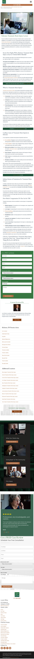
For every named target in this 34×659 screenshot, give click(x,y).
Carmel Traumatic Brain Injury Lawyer (9, 374)
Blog (1, 614)
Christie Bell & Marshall (6, 42)
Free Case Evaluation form (19, 128)
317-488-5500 (17, 4)
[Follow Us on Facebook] (7, 648)
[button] (4, 532)
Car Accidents (3, 626)
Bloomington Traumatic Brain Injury (9, 372)
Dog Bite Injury (3, 629)
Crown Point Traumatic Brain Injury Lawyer (10, 377)
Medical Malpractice (6, 339)
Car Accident (4, 331)
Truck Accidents (4, 624)
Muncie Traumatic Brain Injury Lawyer (9, 393)
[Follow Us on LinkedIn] (4, 648)
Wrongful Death (5, 363)
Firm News (3, 615)
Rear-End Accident (5, 355)
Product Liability (5, 352)
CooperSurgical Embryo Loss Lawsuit (8, 643)
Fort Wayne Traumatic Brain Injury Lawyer (10, 380)
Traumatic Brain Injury (5, 640)
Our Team (2, 611)
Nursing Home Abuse (6, 344)
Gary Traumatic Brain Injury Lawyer (8, 383)
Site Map (2, 619)
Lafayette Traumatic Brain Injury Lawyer (9, 388)
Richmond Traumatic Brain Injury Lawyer (10, 396)
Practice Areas (3, 612)
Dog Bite (3, 336)
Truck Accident (5, 360)
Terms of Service (16, 657)
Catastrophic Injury (5, 333)
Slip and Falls (4, 358)
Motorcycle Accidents (5, 632)
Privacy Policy (3, 620)
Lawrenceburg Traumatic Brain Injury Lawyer (10, 391)
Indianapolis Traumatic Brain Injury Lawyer (10, 385)
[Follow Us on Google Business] (10, 648)
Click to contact (16, 175)
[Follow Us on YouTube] (2, 648)
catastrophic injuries (13, 148)
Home (2, 609)
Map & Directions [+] (5, 605)
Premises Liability (5, 350)
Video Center (3, 617)
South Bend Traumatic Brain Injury (8, 399)
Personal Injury (5, 347)
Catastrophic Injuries (5, 627)
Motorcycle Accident (6, 341)
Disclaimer (12, 657)
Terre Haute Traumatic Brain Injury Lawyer (10, 401)
